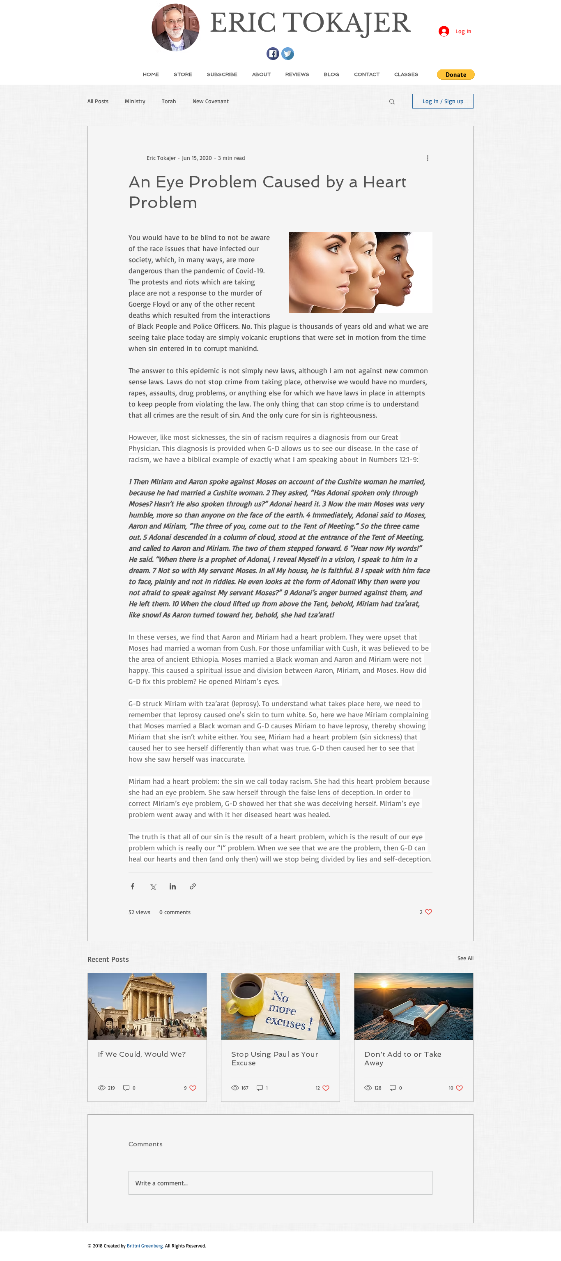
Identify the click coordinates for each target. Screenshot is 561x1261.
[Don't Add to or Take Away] (413, 1006)
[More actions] (427, 157)
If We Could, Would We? (142, 1054)
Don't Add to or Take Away (402, 1058)
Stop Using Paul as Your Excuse (274, 1058)
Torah (169, 100)
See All (466, 957)
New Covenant (211, 100)
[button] (456, 74)
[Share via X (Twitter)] (152, 886)
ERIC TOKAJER (309, 23)
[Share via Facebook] (132, 886)
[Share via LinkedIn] (173, 886)
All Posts (97, 100)
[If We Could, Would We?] (147, 1006)
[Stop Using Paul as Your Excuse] (280, 1006)
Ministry (135, 100)
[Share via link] (193, 886)
